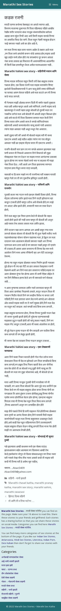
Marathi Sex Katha (45, 606)
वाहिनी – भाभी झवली (9, 589)
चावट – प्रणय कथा (9, 569)
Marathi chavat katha (20, 482)
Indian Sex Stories (46, 536)
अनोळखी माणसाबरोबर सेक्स (12, 557)
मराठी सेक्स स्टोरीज (23, 527)
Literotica (37, 539)
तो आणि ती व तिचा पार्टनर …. (21, 501)
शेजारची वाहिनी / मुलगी (10, 593)
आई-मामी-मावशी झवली (10, 561)
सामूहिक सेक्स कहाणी (9, 597)
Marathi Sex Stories (18, 4)
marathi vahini (42, 487)
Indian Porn (49, 539)
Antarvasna (7, 539)
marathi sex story (22, 487)
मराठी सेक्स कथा (8, 585)
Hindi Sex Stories (22, 539)
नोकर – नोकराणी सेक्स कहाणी (13, 581)
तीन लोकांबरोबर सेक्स (9, 573)
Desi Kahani (7, 543)
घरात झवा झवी (7, 565)
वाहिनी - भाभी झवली (17, 478)
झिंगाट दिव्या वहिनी (16, 496)
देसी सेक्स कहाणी (8, 577)
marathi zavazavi (14, 492)
